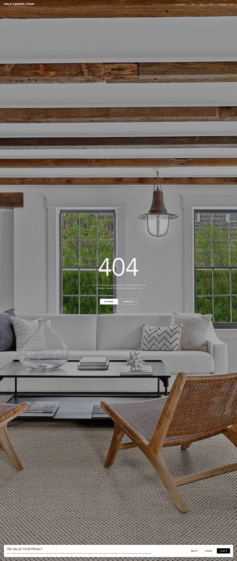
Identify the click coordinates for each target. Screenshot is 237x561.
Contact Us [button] (128, 301)
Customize (208, 551)
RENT (211, 5)
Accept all (223, 551)
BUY (193, 5)
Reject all (194, 551)
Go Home (109, 301)
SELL (202, 5)
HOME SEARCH (180, 5)
